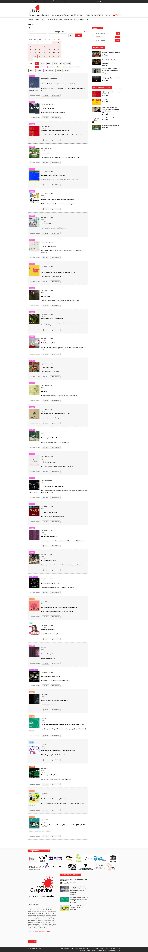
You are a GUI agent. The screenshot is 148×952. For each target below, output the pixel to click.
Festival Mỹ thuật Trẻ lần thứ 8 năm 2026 (53, 175)
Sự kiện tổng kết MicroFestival (50, 676)
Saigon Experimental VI (48, 629)
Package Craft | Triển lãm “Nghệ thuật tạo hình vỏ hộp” (57, 199)
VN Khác (42, 63)
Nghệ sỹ (79, 15)
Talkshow (39, 70)
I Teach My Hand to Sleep (109, 117)
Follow (117, 37)
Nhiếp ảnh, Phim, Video (92, 948)
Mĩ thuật (76, 948)
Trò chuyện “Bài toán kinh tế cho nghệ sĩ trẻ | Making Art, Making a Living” (63, 724)
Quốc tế (62, 63)
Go (71, 35)
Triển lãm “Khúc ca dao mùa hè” (110, 125)
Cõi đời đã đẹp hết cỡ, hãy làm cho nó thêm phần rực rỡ (58, 272)
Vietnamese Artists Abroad (102, 87)
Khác (66, 67)
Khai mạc (43, 67)
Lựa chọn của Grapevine (55, 19)
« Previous (31, 31)
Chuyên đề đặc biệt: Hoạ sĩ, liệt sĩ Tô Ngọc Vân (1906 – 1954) (59, 84)
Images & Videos (98, 48)
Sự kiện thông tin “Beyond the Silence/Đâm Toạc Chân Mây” (59, 607)
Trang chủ (32, 15)
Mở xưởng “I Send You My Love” (51, 438)
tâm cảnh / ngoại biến (47, 654)
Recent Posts (82, 950)
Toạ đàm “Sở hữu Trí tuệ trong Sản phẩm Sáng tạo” (56, 799)
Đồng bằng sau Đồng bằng (49, 774)
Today (78, 35)
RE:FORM (104, 99)
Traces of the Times (47, 367)
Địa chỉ (73, 15)
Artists (93, 950)
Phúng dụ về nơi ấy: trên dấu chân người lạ (54, 700)
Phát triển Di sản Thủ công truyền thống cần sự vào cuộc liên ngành (110, 61)
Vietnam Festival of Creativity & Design (75, 20)
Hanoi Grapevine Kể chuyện (60, 15)
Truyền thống (113, 948)
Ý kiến (88, 15)
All (37, 63)
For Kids (78, 67)
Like (118, 33)
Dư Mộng (44, 391)
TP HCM (55, 63)
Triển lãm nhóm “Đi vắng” (49, 462)
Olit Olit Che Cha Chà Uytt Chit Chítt (52, 318)
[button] (112, 1)
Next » (86, 31)
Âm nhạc (59, 67)
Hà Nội (48, 63)
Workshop (67, 70)
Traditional (59, 70)
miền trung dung (46, 153)
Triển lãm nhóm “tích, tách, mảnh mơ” (52, 486)
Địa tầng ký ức (45, 296)
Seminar (31, 70)
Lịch (38, 15)
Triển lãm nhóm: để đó (48, 343)
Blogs (119, 950)
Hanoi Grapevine (65, 948)
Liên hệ (37, 1)
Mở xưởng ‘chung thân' (48, 560)
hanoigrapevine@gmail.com (42, 931)
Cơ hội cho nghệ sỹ (101, 950)
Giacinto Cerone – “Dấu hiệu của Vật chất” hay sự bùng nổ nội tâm (110, 70)
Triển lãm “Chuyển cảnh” (48, 246)
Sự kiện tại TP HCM (97, 15)
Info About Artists (112, 950)
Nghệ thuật (51, 67)
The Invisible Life (46, 223)
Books (88, 950)
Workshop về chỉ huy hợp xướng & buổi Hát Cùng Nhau (58, 750)
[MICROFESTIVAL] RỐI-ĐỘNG (50, 583)
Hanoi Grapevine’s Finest (36, 20)
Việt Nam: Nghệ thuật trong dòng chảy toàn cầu (55, 130)
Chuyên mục (45, 15)
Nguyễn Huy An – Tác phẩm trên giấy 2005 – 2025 (56, 413)
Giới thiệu (30, 1)
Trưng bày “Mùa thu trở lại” (49, 512)
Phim (71, 67)
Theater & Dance (49, 70)
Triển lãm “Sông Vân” (47, 108)
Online (68, 63)
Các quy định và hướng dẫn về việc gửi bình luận (53, 1)
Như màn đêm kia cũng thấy (49, 536)
